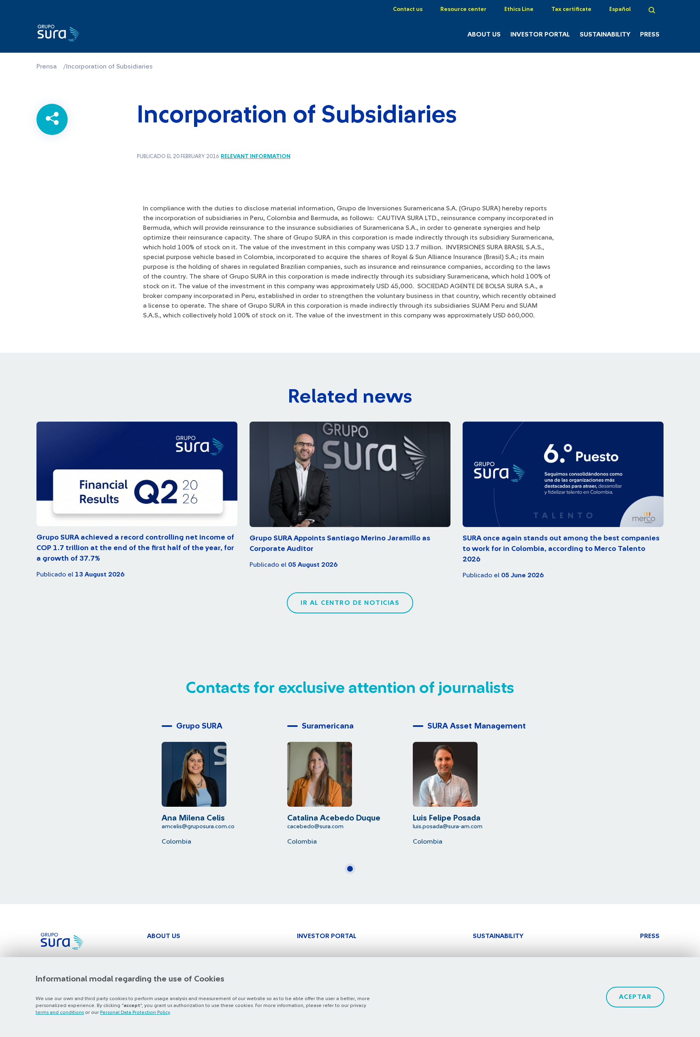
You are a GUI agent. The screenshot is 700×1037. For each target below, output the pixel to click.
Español (620, 9)
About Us (484, 34)
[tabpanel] (224, 781)
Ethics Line (519, 9)
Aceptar (635, 997)
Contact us (408, 9)
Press (649, 34)
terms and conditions (60, 1012)
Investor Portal (540, 34)
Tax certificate (571, 9)
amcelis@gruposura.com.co (198, 826)
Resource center (463, 9)
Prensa (46, 66)
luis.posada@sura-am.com (447, 826)
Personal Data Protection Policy (135, 1012)
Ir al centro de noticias (350, 603)
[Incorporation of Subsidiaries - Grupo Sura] (83, 35)
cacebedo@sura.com (315, 826)
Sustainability (605, 34)
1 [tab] (352, 872)
